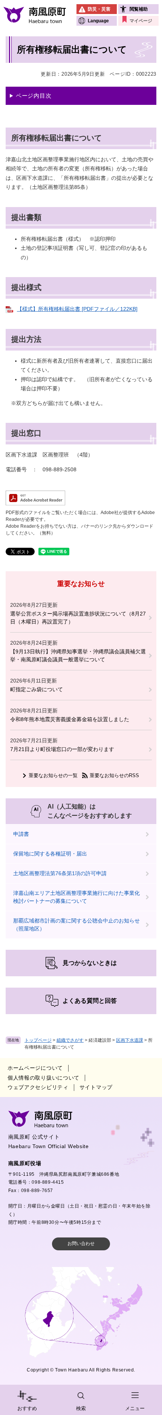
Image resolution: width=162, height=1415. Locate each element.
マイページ (141, 20)
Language (98, 20)
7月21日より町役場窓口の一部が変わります (62, 749)
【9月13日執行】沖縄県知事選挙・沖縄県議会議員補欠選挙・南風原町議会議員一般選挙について (78, 655)
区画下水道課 (129, 1040)
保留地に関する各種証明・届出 (50, 854)
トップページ (38, 1040)
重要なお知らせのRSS (114, 775)
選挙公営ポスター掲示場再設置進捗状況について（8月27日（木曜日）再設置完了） (78, 618)
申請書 (21, 834)
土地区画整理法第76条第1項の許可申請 (60, 873)
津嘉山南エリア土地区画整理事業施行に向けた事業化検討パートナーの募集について (76, 897)
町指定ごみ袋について (36, 689)
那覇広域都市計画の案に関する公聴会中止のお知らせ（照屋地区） (76, 925)
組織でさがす (70, 1040)
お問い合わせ (81, 1243)
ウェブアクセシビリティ (38, 1087)
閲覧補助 (139, 9)
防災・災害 (99, 9)
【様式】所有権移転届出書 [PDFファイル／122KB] (77, 309)
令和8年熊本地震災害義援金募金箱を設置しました (69, 719)
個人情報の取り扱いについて (43, 1078)
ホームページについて (35, 1068)
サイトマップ (96, 1087)
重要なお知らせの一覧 (53, 775)
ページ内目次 (34, 95)
